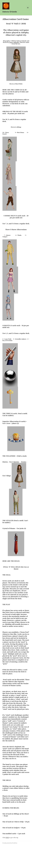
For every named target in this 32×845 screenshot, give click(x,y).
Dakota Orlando (9, 11)
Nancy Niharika (14, 42)
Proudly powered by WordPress (9, 843)
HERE (7, 837)
